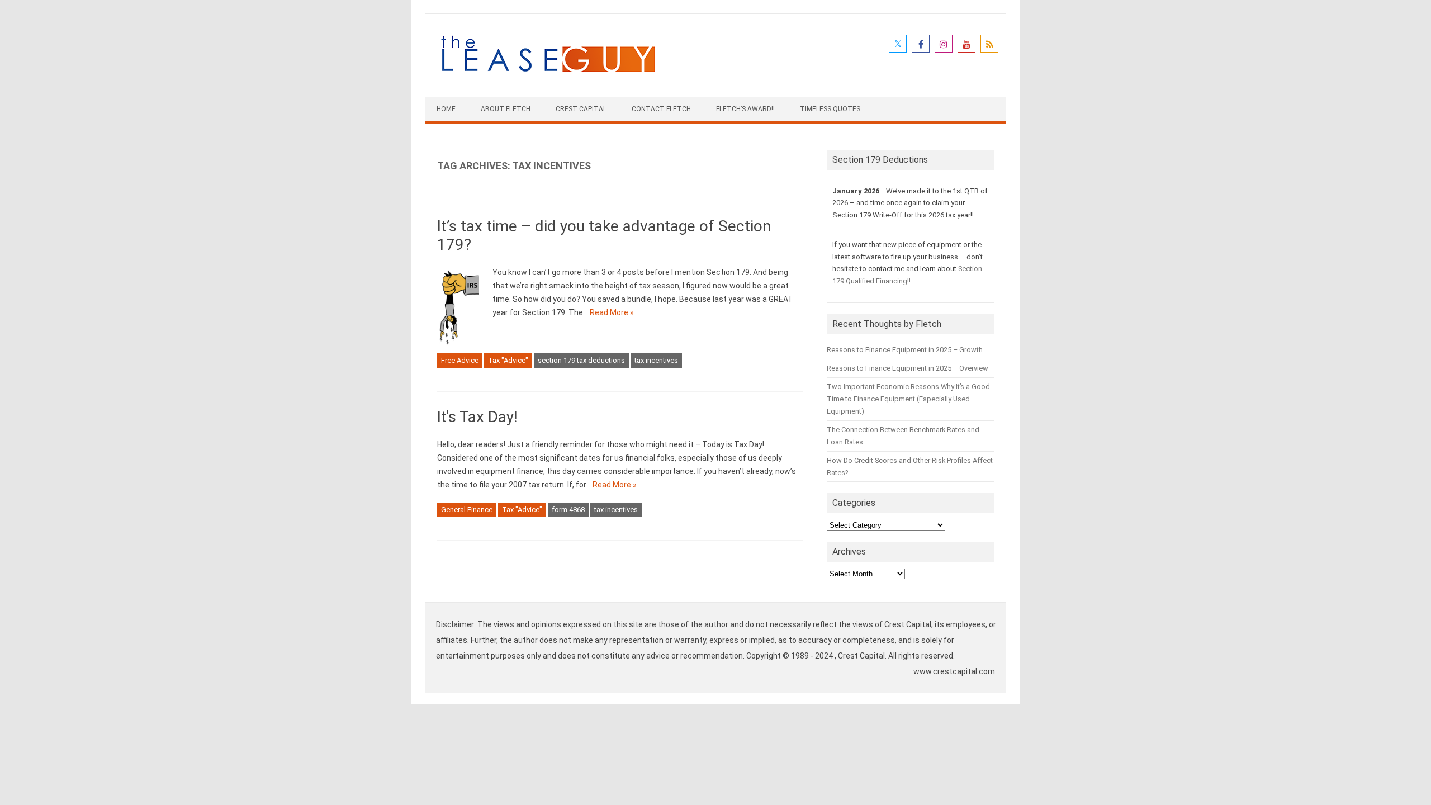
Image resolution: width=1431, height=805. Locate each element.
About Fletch (505, 109)
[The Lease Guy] (548, 77)
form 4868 (568, 509)
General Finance (466, 509)
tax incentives (656, 360)
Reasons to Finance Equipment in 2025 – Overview (907, 368)
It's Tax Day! (477, 417)
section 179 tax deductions (581, 360)
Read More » (612, 312)
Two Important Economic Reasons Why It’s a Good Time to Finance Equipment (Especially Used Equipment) (908, 398)
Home (446, 109)
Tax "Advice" (508, 360)
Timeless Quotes (830, 109)
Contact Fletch (661, 109)
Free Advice (459, 360)
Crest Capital (581, 109)
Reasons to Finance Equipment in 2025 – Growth (905, 349)
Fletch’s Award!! (745, 109)
